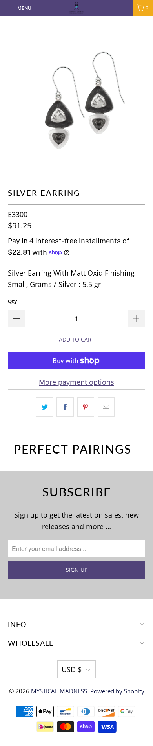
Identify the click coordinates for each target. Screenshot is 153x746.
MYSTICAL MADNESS (59, 691)
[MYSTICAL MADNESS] (76, 8)
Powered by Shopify (117, 691)
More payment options (76, 382)
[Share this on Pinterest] (85, 407)
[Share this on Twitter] (44, 407)
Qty (12, 301)
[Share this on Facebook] (64, 407)
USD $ (72, 669)
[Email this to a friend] (106, 407)
